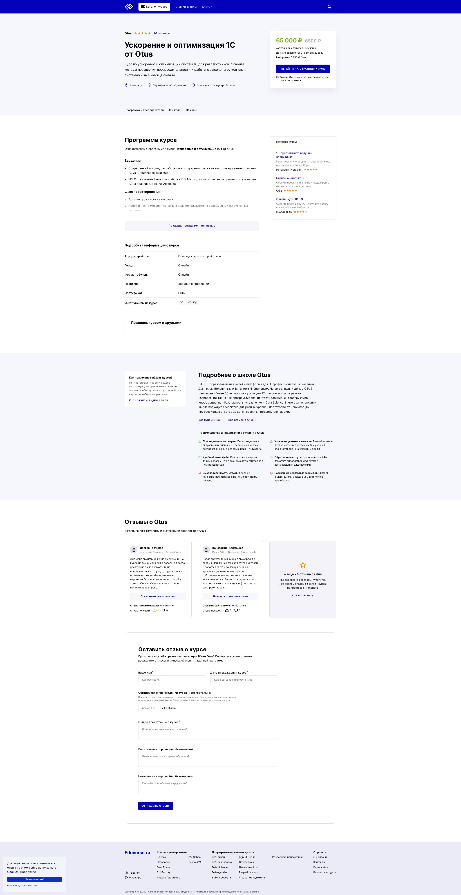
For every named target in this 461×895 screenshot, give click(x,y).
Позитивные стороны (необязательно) (165, 749)
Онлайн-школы (186, 6)
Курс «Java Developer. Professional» (160, 552)
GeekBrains (163, 867)
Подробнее (28, 872)
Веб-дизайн (219, 856)
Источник (168, 605)
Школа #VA (194, 862)
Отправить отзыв (155, 806)
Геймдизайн (219, 872)
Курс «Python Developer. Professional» (234, 552)
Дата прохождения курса (228, 672)
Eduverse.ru (137, 853)
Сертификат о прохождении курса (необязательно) (174, 692)
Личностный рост (250, 867)
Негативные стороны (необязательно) (165, 776)
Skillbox (161, 856)
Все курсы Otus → (210, 420)
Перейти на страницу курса (303, 68)
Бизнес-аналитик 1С (290, 178)
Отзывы (191, 110)
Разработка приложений (287, 856)
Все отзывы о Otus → (242, 420)
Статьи (207, 6)
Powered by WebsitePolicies (22, 885)
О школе (174, 110)
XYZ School (194, 856)
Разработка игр (248, 872)
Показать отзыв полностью (158, 596)
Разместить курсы (324, 872)
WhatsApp (134, 877)
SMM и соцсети (221, 877)
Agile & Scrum (247, 856)
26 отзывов (161, 33)
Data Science (220, 867)
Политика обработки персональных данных (169, 891)
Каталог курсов (156, 6)
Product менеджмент (252, 877)
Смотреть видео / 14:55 (150, 400)
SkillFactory (164, 872)
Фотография (246, 862)
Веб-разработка (222, 862)
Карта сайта (320, 867)
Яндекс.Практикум (168, 877)
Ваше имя (145, 672)
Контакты (319, 862)
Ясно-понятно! (34, 879)
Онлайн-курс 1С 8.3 (289, 199)
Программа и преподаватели (144, 110)
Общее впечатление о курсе (158, 722)
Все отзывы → (303, 595)
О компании (320, 856)
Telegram (134, 872)
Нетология (163, 862)
